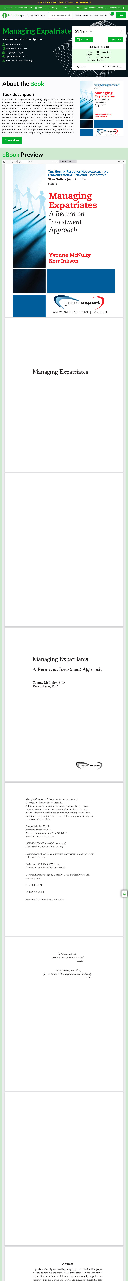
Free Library (51, 8)
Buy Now (117, 39)
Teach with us (113, 8)
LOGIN (121, 15)
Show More (12, 140)
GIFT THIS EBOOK (114, 67)
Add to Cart (86, 39)
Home (9, 8)
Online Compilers (24, 8)
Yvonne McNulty (14, 44)
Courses (94, 15)
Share (83, 66)
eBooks (103, 15)
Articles (78, 8)
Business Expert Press (16, 48)
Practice (65, 8)
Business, (10, 60)
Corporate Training (94, 8)
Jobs (39, 8)
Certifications (81, 15)
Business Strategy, (24, 60)
